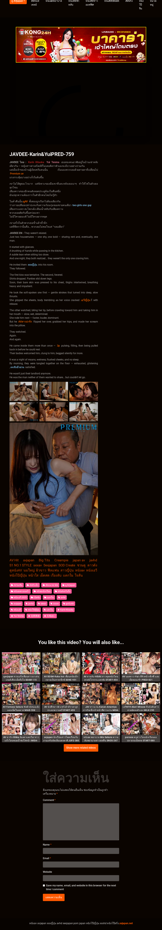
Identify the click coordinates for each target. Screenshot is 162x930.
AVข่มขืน (17, 585)
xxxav (56, 603)
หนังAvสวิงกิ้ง (63, 591)
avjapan (28, 560)
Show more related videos (81, 747)
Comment (49, 800)
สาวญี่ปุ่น (67, 570)
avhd (63, 597)
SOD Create (67, 565)
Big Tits (44, 560)
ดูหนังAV (15, 570)
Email (47, 858)
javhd (93, 560)
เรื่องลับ (56, 575)
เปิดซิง (36, 597)
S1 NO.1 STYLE (20, 565)
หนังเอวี (91, 570)
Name (47, 844)
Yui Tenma (18, 616)
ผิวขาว (41, 570)
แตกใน (68, 575)
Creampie (61, 560)
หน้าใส (33, 575)
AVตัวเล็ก (33, 585)
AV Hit (14, 560)
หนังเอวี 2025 (20, 597)
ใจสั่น (79, 575)
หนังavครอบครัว (21, 591)
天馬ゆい (51, 616)
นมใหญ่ (29, 570)
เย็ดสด (45, 575)
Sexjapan (50, 565)
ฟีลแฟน (53, 570)
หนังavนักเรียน (43, 591)
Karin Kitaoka (66, 609)
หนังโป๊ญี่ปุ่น (18, 575)
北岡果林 (35, 616)
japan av (79, 560)
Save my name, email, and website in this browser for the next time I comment (81, 887)
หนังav (80, 570)
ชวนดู (81, 565)
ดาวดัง (92, 565)
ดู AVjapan (70, 585)
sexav (37, 565)
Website (47, 871)
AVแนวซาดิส (51, 585)
